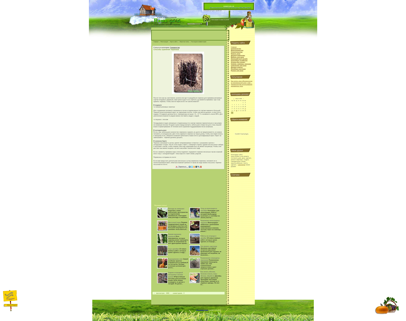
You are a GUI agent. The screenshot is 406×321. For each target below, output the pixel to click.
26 (236, 110)
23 (245, 108)
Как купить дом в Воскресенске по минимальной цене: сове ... (241, 82)
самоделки (241, 165)
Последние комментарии (198, 42)
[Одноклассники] (194, 166)
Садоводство (175, 47)
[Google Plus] (201, 166)
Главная (156, 42)
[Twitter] (192, 166)
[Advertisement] (190, 35)
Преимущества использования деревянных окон (241, 85)
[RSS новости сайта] (207, 18)
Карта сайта (174, 42)
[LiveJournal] (199, 166)
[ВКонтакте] (190, 166)
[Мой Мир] (196, 166)
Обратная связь (184, 42)
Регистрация (164, 42)
